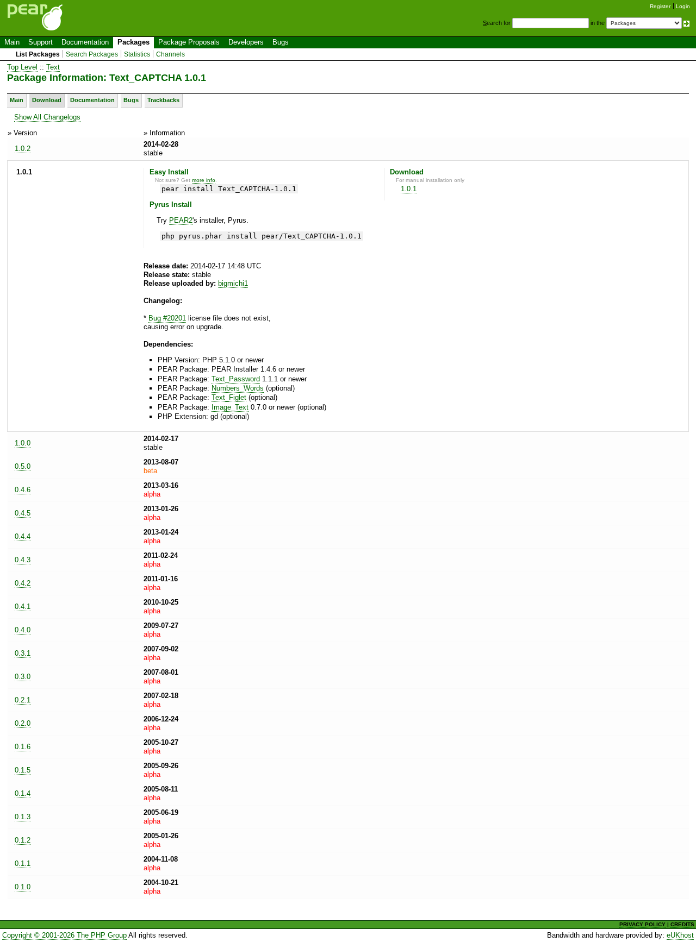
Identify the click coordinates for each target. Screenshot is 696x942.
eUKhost (680, 935)
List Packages (38, 54)
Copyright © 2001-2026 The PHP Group (64, 935)
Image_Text (230, 407)
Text (53, 67)
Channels (170, 54)
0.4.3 (22, 560)
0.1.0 (22, 887)
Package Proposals (189, 42)
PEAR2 (180, 220)
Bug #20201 (167, 318)
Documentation (85, 42)
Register (660, 6)
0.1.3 (22, 817)
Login (683, 6)
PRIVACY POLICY (642, 924)
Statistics (137, 54)
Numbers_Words (238, 388)
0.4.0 (22, 630)
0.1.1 (22, 863)
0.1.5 (22, 770)
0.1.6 (22, 747)
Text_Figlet (229, 397)
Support (40, 42)
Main (12, 42)
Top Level (22, 67)
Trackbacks (163, 100)
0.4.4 (22, 536)
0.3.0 (22, 677)
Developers (246, 42)
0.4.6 (22, 490)
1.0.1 (409, 189)
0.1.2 (22, 840)
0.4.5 (22, 513)
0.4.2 (22, 583)
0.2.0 (22, 723)
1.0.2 (22, 149)
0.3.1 (22, 653)
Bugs (280, 42)
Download (46, 100)
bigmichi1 (233, 283)
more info (203, 180)
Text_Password (236, 379)
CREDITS (682, 924)
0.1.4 (22, 793)
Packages (133, 42)
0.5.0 (22, 466)
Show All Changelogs (47, 117)
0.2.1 (22, 700)
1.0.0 (22, 443)
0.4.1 (22, 606)
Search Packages (92, 54)
